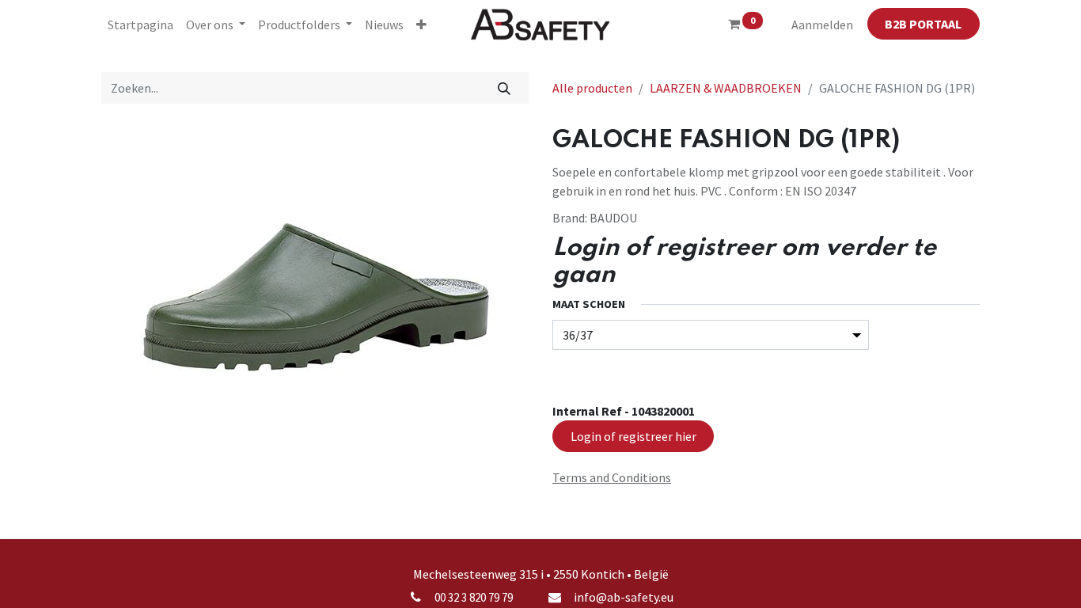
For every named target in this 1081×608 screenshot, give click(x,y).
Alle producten (592, 88)
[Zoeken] (504, 88)
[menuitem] (140, 24)
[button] (421, 24)
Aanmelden (822, 24)
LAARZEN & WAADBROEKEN (726, 88)
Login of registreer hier (633, 436)
